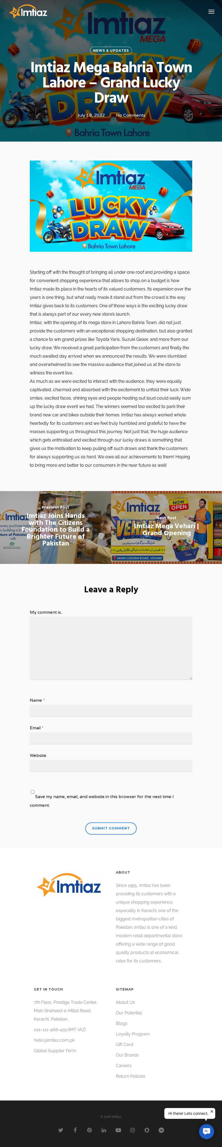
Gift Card (124, 1044)
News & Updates (111, 50)
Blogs (122, 1023)
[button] (206, 1131)
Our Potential (129, 1012)
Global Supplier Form (55, 1050)
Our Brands (127, 1055)
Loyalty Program (133, 1034)
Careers (124, 1065)
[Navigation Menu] (211, 11)
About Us (125, 1002)
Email (37, 728)
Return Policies (130, 1076)
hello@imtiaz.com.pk (54, 1040)
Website (38, 755)
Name (37, 700)
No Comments (130, 115)
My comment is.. (46, 612)
